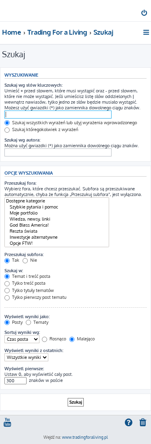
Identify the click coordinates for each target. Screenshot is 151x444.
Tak (15, 260)
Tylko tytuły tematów (32, 290)
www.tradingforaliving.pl (85, 437)
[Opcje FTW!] (56, 243)
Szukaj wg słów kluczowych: (33, 85)
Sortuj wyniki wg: (22, 332)
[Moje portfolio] (56, 213)
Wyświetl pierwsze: (24, 368)
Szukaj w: (13, 270)
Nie (33, 260)
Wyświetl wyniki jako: (27, 316)
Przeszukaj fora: (20, 183)
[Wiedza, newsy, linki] (56, 219)
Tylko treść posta (28, 283)
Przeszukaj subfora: (23, 254)
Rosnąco (57, 339)
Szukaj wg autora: (22, 140)
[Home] (19, 10)
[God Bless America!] (56, 225)
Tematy (40, 322)
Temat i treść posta (30, 276)
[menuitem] (145, 14)
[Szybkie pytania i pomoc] (56, 207)
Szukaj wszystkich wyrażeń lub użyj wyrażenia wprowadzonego (74, 122)
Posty (17, 322)
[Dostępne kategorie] (56, 201)
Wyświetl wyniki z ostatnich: (33, 350)
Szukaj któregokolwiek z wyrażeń (44, 129)
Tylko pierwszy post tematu (38, 297)
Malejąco (85, 339)
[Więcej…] (147, 32)
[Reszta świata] (56, 231)
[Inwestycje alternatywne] (56, 237)
